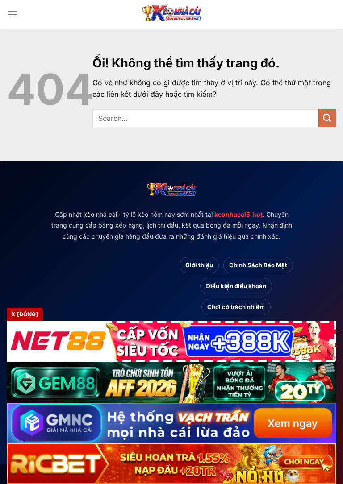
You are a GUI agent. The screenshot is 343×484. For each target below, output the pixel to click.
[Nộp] (327, 118)
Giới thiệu (199, 265)
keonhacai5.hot (238, 214)
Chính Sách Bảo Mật (258, 265)
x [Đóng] (24, 314)
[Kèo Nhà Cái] (171, 14)
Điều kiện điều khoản (236, 286)
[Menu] (12, 14)
